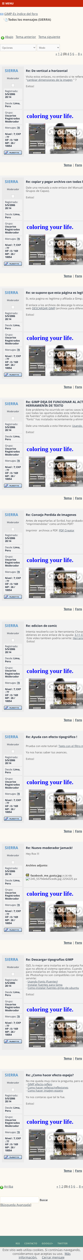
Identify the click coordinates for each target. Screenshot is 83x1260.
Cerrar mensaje (53, 1257)
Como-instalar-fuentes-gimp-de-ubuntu (53, 988)
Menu (9, 3)
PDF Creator (66, 530)
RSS (18, 1243)
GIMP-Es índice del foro (21, 14)
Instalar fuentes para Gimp (45, 985)
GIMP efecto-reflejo (40, 1084)
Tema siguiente (49, 37)
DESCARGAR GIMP (43, 308)
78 (18, 127)
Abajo (9, 37)
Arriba (8, 1186)
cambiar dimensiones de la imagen (50, 80)
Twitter (63, 1243)
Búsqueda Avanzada (15, 1205)
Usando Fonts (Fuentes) (43, 981)
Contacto (30, 1243)
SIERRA (11, 70)
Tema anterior (26, 37)
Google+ (47, 1243)
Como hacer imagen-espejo (45, 1090)
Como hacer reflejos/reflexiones (48, 1087)
